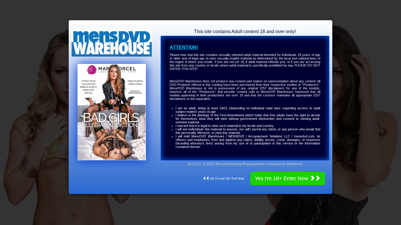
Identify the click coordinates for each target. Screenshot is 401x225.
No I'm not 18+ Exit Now (226, 178)
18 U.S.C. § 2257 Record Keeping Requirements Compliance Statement (244, 164)
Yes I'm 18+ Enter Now (282, 178)
